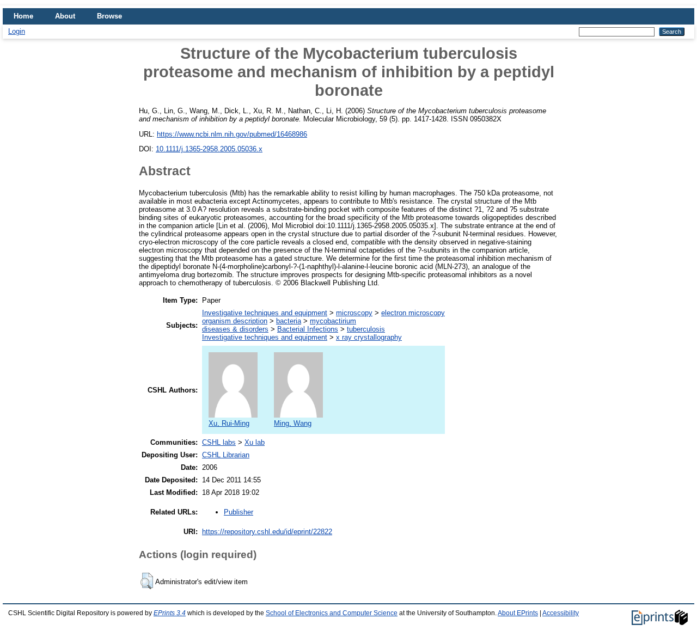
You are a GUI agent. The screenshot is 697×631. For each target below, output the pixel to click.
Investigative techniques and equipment (264, 313)
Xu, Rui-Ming (229, 423)
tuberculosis (366, 329)
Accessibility (560, 613)
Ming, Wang (292, 423)
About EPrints (518, 613)
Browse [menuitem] (109, 16)
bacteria (288, 321)
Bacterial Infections (307, 329)
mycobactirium (333, 321)
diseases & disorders (235, 329)
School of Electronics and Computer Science (332, 613)
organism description (234, 321)
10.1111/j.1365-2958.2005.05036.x (209, 149)
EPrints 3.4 (170, 613)
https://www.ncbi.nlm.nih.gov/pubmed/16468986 (232, 134)
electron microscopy (413, 313)
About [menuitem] (65, 16)
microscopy (354, 313)
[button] (146, 581)
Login (16, 31)
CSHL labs (219, 442)
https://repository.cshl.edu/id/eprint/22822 (267, 532)
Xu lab (254, 442)
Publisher (238, 512)
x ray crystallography (369, 337)
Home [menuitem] (23, 16)
